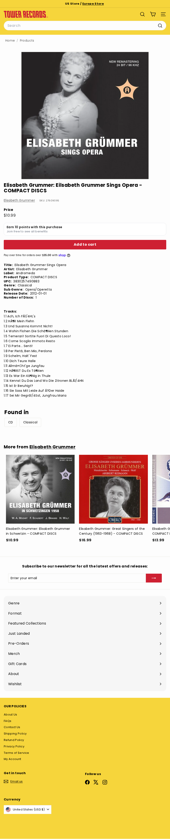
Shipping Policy (15, 733)
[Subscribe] (154, 578)
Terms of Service (16, 753)
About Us (10, 714)
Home (10, 41)
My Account (12, 759)
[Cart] (153, 14)
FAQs (7, 721)
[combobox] (85, 26)
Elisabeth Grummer (19, 200)
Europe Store (93, 4)
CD (10, 422)
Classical (30, 422)
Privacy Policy (14, 746)
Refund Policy (14, 740)
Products (27, 41)
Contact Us (12, 727)
